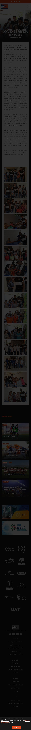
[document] (15, 365)
